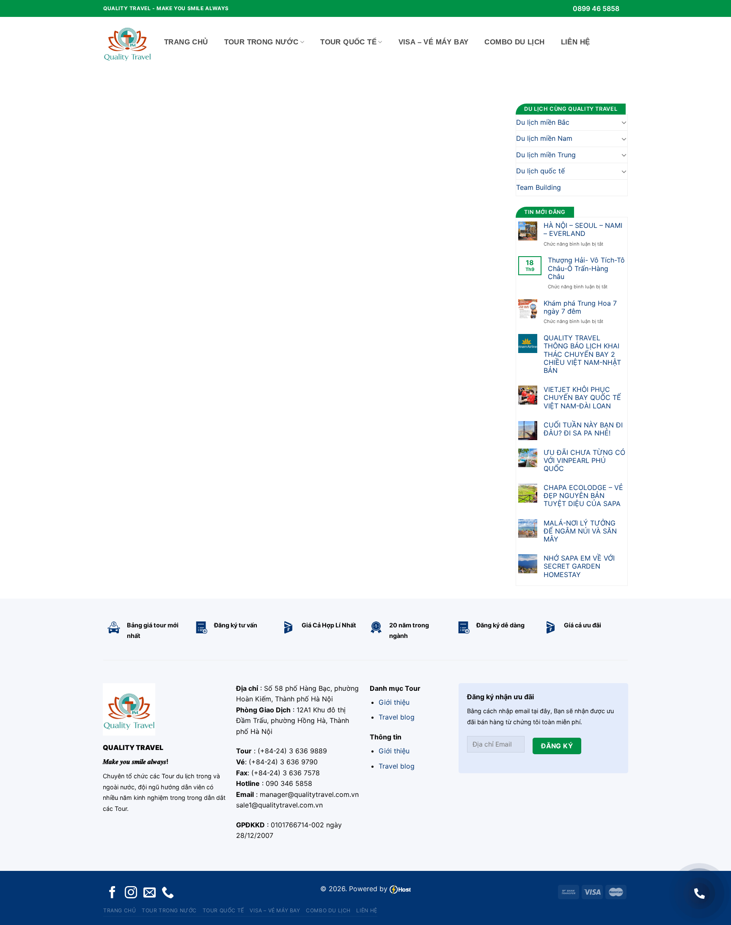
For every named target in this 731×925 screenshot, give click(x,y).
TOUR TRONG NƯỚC (261, 42)
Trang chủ (186, 42)
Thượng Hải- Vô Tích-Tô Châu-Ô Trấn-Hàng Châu (586, 268)
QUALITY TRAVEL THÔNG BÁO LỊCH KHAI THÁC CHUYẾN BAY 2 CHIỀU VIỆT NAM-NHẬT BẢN (582, 354)
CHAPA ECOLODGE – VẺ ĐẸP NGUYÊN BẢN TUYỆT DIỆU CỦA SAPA (583, 496)
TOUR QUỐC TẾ (348, 42)
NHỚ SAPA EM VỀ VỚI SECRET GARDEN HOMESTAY (579, 566)
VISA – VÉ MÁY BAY (433, 42)
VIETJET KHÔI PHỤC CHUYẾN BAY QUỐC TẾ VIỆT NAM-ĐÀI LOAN (582, 398)
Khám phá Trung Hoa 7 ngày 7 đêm (580, 307)
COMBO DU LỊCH (514, 42)
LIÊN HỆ (575, 42)
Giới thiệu (394, 702)
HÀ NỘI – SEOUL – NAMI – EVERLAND (583, 230)
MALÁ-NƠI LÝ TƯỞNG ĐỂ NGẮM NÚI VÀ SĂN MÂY (580, 531)
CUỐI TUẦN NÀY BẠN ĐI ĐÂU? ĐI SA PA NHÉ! (583, 429)
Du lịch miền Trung (546, 155)
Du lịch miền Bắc (542, 122)
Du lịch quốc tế (540, 171)
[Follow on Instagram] (131, 893)
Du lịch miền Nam (544, 138)
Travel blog (397, 717)
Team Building (538, 187)
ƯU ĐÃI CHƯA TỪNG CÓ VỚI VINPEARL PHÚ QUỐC (584, 461)
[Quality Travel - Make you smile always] (127, 42)
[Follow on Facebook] (112, 893)
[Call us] (168, 893)
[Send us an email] (149, 893)
